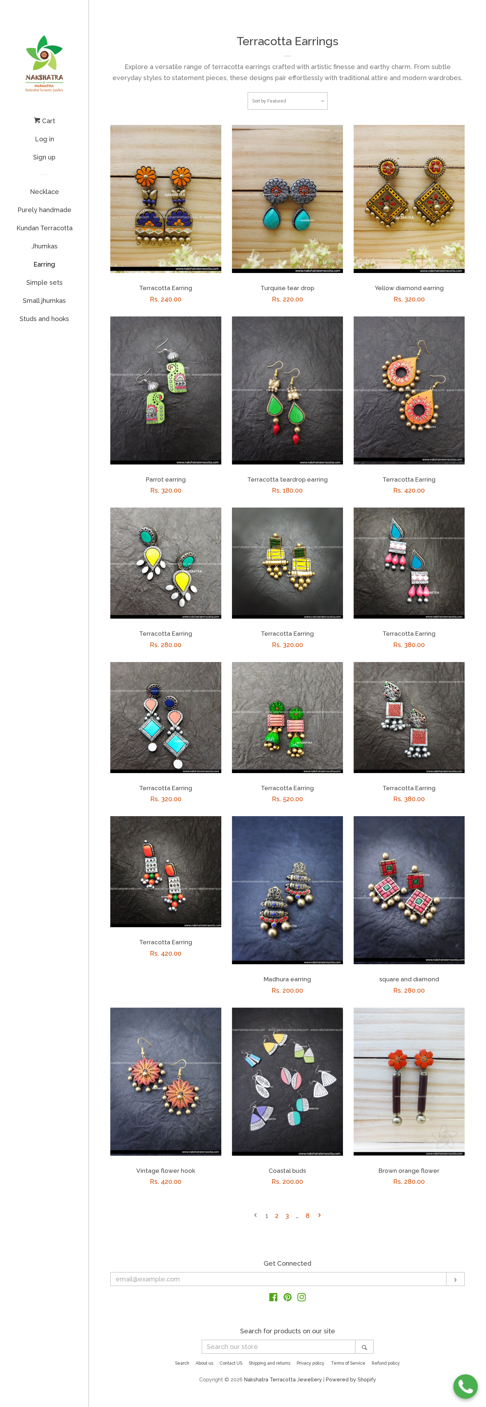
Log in (44, 139)
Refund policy (386, 1363)
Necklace (44, 191)
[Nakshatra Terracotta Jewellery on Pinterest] (287, 1298)
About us (204, 1363)
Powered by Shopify (351, 1379)
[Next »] (319, 1215)
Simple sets (44, 282)
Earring (44, 264)
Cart (47, 121)
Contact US (231, 1363)
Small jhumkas (44, 300)
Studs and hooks (44, 318)
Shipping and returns (269, 1363)
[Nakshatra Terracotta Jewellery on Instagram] (301, 1298)
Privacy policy (310, 1363)
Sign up (44, 157)
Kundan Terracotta (44, 228)
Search (182, 1363)
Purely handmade (44, 210)
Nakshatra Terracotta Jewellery (283, 1379)
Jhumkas (44, 246)
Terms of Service (348, 1363)
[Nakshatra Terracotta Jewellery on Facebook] (273, 1298)
